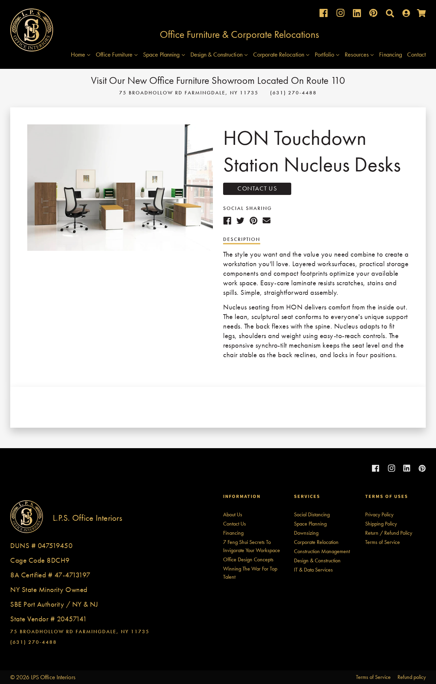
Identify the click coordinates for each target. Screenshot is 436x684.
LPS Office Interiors (53, 677)
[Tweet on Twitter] (240, 220)
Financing (390, 54)
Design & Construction (217, 54)
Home (79, 54)
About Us (232, 514)
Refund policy (412, 677)
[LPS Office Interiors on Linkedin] (357, 14)
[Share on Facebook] (227, 220)
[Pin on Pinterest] (253, 220)
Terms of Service (382, 542)
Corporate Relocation (279, 54)
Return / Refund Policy (388, 532)
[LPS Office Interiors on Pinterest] (373, 14)
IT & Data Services (313, 569)
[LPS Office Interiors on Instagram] (340, 14)
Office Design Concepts (248, 559)
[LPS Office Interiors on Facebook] (323, 14)
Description (241, 239)
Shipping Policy (381, 523)
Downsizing (306, 532)
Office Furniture (115, 54)
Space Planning (162, 54)
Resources (357, 54)
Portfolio (325, 54)
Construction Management (322, 551)
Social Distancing (312, 514)
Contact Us (257, 188)
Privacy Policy (379, 514)
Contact (416, 54)
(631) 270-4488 (293, 92)
